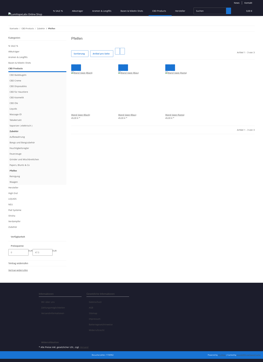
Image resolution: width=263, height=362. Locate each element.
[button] (235, 11)
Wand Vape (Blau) (127, 114)
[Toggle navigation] (12, 8)
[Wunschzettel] (240, 11)
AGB (91, 307)
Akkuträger (13, 51)
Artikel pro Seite (101, 53)
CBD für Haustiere (19, 91)
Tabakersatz (16, 120)
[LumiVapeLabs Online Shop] (25, 14)
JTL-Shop (222, 355)
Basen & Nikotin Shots (19, 62)
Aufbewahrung (17, 136)
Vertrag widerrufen (18, 270)
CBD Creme (15, 80)
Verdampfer (14, 221)
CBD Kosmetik (17, 97)
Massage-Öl (16, 114)
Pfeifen (13, 170)
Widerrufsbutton (50, 342)
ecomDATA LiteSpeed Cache (249, 355)
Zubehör (14, 131)
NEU (10, 204)
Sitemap (93, 313)
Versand (84, 347)
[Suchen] (228, 11)
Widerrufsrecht (96, 330)
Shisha (11, 215)
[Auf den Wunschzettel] (78, 67)
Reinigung (15, 176)
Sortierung (79, 53)
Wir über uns (48, 302)
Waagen (14, 181)
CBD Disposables (18, 86)
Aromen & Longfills (18, 57)
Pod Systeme (14, 210)
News (237, 2)
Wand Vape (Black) (80, 114)
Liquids (13, 108)
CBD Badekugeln (18, 74)
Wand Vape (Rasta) (174, 114)
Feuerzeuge (15, 153)
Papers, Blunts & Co (20, 165)
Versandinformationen (52, 313)
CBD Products (15, 68)
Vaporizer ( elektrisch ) (21, 125)
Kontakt (248, 2)
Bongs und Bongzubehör (22, 142)
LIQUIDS (12, 198)
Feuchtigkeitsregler (19, 148)
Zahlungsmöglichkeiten (53, 307)
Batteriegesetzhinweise (101, 324)
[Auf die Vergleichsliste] (73, 67)
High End (13, 193)
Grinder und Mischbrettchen (24, 159)
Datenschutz (95, 302)
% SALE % (13, 45)
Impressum (94, 318)
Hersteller (13, 187)
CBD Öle (14, 103)
